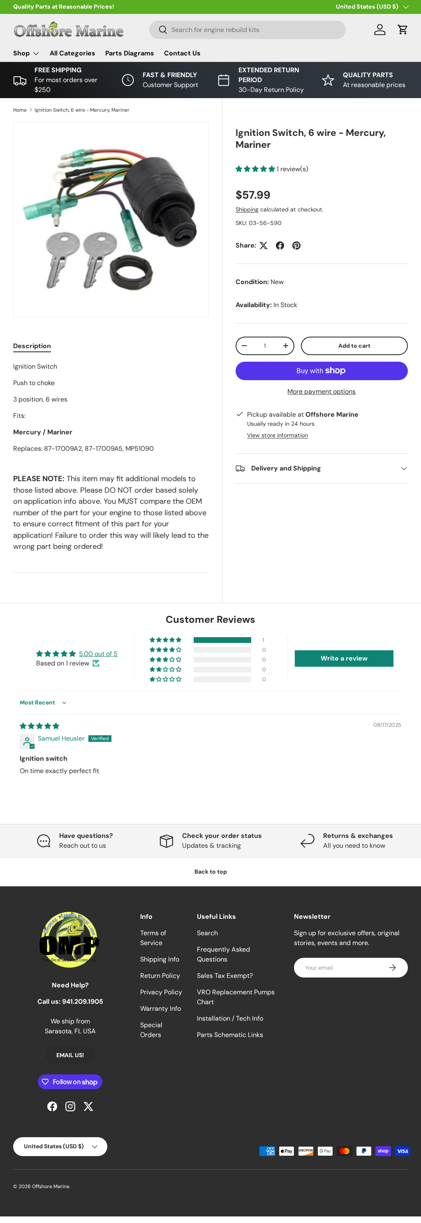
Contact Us (182, 53)
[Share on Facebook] (280, 245)
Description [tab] (32, 346)
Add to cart (354, 345)
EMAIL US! (70, 1055)
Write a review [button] (344, 658)
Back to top (210, 871)
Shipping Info (159, 959)
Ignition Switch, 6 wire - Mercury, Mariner (82, 110)
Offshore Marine (50, 1186)
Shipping (247, 209)
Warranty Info (160, 1008)
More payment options (321, 391)
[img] (39, 726)
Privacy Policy (161, 992)
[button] (403, 30)
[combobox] (247, 30)
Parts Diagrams (129, 53)
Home (20, 110)
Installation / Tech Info (230, 1018)
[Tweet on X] (263, 245)
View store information (277, 435)
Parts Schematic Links (230, 1034)
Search (207, 933)
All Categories (72, 53)
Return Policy (160, 975)
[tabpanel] (111, 408)
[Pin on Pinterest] (296, 245)
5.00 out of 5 (98, 653)
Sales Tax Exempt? (225, 975)
